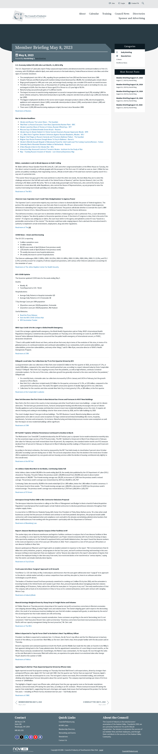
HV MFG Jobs (63, 725)
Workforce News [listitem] (121, 63)
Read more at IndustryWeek (25, 595)
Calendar (94, 13)
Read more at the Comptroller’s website (29, 392)
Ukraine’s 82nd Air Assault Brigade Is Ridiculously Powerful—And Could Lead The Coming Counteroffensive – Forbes (61, 142)
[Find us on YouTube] (35, 737)
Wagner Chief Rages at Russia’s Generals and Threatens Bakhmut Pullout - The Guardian (52, 137)
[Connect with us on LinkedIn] (26, 737)
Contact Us (63, 740)
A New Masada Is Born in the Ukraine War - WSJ (37, 147)
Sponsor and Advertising (132, 18)
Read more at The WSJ (23, 191)
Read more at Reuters (23, 111)
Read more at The (21, 227)
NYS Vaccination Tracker (28, 320)
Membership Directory (67, 729)
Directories (139, 13)
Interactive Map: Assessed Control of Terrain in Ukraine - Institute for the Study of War (51, 149)
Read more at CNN (22, 353)
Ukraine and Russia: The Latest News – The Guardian (39, 122)
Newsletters (63, 736)
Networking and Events (67, 733)
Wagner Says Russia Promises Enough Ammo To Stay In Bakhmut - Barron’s (47, 139)
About (82, 13)
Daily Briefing (40, 58)
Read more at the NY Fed (24, 461)
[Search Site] (143, 3)
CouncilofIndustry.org (66, 722)
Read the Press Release (28, 315)
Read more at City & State (24, 561)
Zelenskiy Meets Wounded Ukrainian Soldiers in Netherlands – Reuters (45, 144)
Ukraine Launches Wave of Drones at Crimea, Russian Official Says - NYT (46, 127)
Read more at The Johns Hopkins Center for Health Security (37, 267)
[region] (96, 704)
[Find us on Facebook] (17, 737)
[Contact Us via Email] (40, 737)
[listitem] (129, 79)
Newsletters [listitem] (126, 56)
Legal (101, 750)
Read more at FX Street (23, 492)
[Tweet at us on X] (21, 737)
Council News (122, 13)
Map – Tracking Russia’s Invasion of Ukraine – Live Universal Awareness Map (47, 152)
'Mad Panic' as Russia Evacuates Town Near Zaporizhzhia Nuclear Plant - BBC (47, 124)
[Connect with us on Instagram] (31, 737)
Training (106, 13)
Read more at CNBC (22, 695)
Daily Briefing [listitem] (126, 52)
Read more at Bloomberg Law (26, 523)
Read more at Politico (23, 659)
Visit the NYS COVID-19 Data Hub (32, 317)
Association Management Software (23, 751)
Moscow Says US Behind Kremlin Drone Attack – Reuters (40, 129)
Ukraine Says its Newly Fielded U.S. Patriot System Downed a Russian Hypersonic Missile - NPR (54, 132)
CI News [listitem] (119, 59)
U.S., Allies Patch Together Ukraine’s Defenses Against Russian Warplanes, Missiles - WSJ (52, 134)
